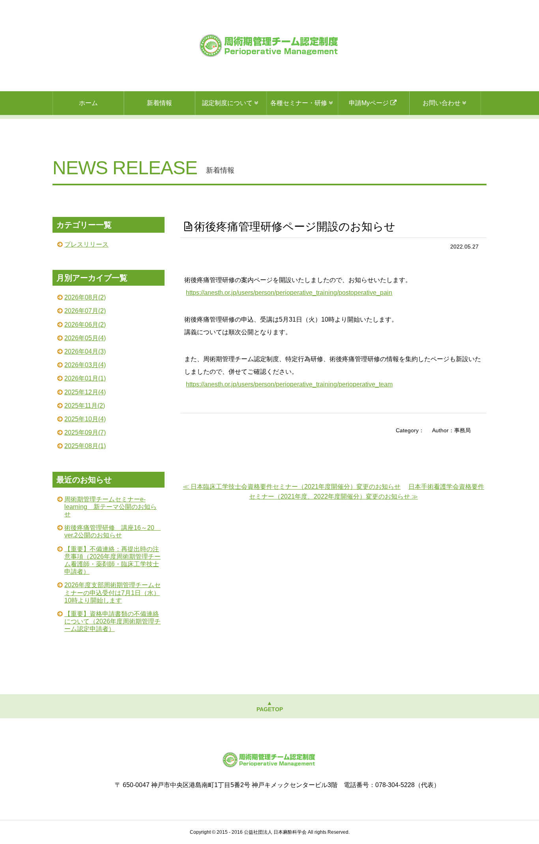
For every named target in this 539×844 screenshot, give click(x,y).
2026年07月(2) (85, 310)
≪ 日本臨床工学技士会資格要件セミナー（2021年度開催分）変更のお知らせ (292, 486)
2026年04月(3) (85, 351)
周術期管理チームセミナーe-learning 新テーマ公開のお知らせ (110, 507)
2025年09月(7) (85, 432)
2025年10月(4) (85, 419)
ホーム (88, 103)
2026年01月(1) (85, 378)
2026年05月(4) (85, 338)
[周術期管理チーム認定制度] (270, 45)
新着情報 (159, 103)
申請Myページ (369, 103)
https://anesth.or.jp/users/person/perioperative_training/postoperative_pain (289, 292)
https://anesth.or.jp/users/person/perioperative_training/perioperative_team (289, 384)
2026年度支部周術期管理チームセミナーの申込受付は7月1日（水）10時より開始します (112, 592)
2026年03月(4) (85, 365)
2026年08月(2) (85, 297)
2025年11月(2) (84, 405)
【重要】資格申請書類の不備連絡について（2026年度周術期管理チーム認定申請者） (112, 621)
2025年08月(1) (85, 446)
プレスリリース (86, 244)
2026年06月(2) (85, 324)
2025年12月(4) (85, 392)
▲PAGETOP (269, 706)
